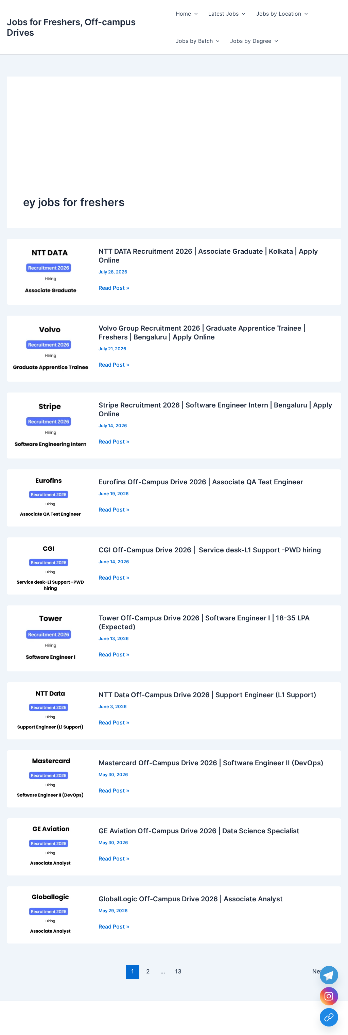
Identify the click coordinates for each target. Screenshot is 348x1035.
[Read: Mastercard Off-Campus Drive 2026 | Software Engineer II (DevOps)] (48, 778)
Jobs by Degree (250, 40)
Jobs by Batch (194, 40)
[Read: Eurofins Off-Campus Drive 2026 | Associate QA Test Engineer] (48, 497)
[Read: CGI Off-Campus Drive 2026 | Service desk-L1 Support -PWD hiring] (48, 565)
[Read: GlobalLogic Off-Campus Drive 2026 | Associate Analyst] (48, 914)
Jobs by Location (278, 13)
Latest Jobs (223, 13)
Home (183, 13)
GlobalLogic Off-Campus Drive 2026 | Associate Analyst (191, 899)
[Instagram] (329, 996)
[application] (194, 13)
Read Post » (114, 288)
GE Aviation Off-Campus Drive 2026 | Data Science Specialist (199, 831)
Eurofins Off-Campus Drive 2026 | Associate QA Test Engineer (201, 482)
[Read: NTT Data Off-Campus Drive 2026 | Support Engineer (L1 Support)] (48, 710)
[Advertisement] (174, 143)
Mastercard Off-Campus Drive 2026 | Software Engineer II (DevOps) (211, 763)
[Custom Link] (329, 1017)
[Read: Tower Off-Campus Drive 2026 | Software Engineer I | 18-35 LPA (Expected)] (48, 637)
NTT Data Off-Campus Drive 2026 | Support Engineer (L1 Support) (207, 695)
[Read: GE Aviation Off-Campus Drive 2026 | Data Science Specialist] (48, 846)
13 (178, 971)
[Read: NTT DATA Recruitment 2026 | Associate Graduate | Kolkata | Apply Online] (48, 271)
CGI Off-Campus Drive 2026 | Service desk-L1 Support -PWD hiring (210, 550)
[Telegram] (329, 975)
